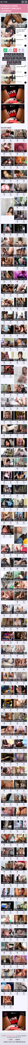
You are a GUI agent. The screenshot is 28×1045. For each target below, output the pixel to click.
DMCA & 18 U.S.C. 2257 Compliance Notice (14, 1042)
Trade (11, 1040)
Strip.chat (19, 35)
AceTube (3, 2)
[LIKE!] (5, 50)
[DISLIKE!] (15, 50)
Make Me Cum (19, 39)
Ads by (21, 197)
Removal (17, 1040)
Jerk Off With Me (20, 66)
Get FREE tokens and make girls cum (20, 31)
